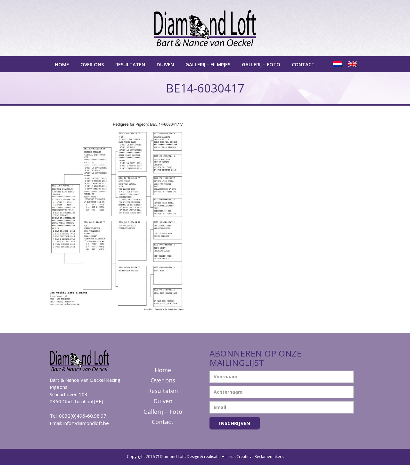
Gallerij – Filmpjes (207, 64)
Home (62, 64)
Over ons (92, 64)
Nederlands (338, 64)
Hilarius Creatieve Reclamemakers (252, 456)
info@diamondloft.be (86, 423)
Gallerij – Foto (261, 64)
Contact (303, 64)
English (353, 64)
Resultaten (130, 64)
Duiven (165, 64)
